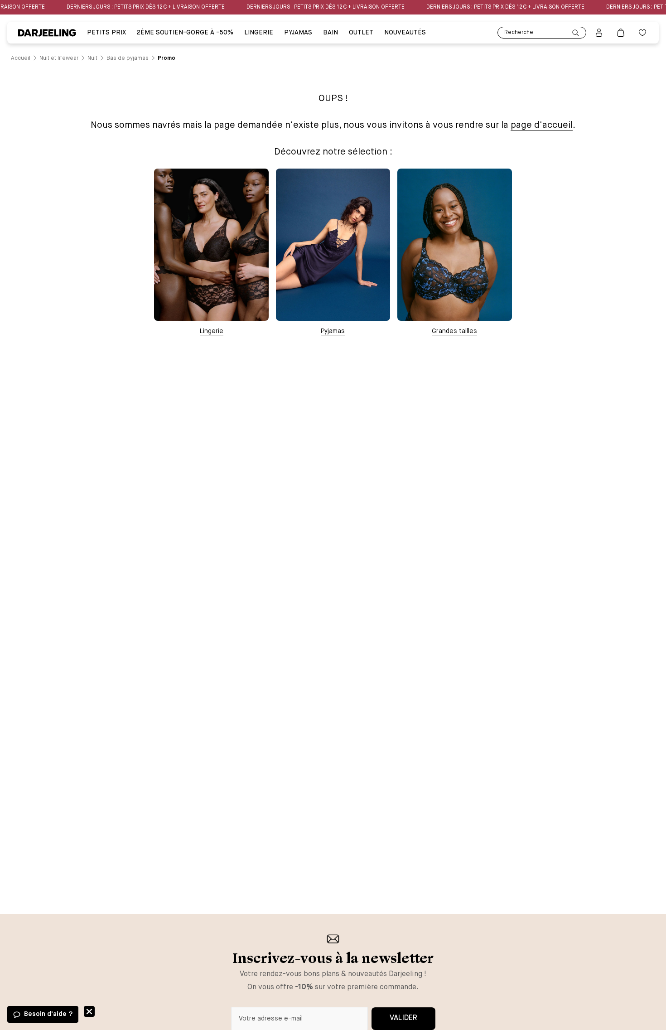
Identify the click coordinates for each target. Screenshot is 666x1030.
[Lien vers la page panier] (620, 32)
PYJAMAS (298, 32)
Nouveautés (405, 32)
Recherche (518, 32)
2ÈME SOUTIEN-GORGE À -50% (185, 32)
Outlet (361, 32)
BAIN (330, 32)
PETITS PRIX (106, 32)
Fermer (89, 1011)
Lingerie (258, 32)
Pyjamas (333, 331)
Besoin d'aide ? (48, 1014)
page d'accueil (542, 125)
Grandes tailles (454, 331)
